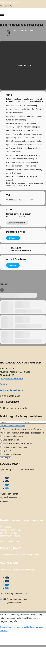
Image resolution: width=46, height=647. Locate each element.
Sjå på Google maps (10, 396)
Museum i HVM (6, 6)
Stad (9, 209)
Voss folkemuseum (10, 440)
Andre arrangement (16, 223)
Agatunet (6, 451)
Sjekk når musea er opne (14, 408)
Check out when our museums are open (19, 555)
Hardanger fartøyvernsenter (14, 447)
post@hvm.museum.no (11, 378)
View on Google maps (9, 541)
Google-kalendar (21, 251)
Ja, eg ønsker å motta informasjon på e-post (21, 429)
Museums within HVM (10, 2)
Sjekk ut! (13, 265)
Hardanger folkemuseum (18, 214)
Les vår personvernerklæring (12, 426)
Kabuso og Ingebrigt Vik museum (17, 443)
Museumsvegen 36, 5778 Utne (17, 217)
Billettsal (13, 238)
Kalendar (16, 248)
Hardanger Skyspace (11, 454)
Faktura (3, 384)
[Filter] (2, 290)
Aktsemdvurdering (11, 390)
